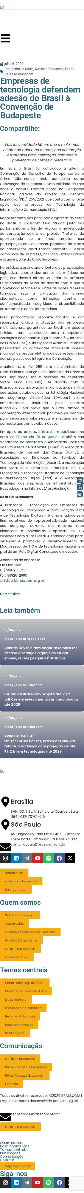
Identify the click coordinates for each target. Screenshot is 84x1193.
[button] (42, 1143)
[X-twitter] (70, 858)
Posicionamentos (14, 1146)
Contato (7, 1160)
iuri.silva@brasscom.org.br (22, 580)
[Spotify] (48, 858)
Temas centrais (13, 1149)
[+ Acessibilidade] (80, 494)
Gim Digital (69, 1100)
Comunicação (11, 1156)
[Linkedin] (16, 858)
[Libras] (80, 480)
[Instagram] (5, 858)
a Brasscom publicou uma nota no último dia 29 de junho (42, 434)
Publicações (10, 1153)
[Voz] (80, 487)
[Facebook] (59, 858)
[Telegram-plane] (27, 858)
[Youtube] (37, 858)
